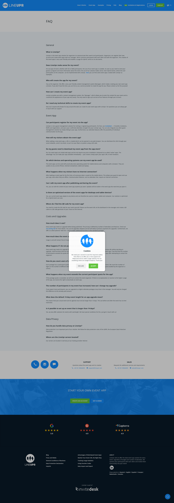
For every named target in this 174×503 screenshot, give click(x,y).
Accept (93, 266)
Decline (81, 266)
